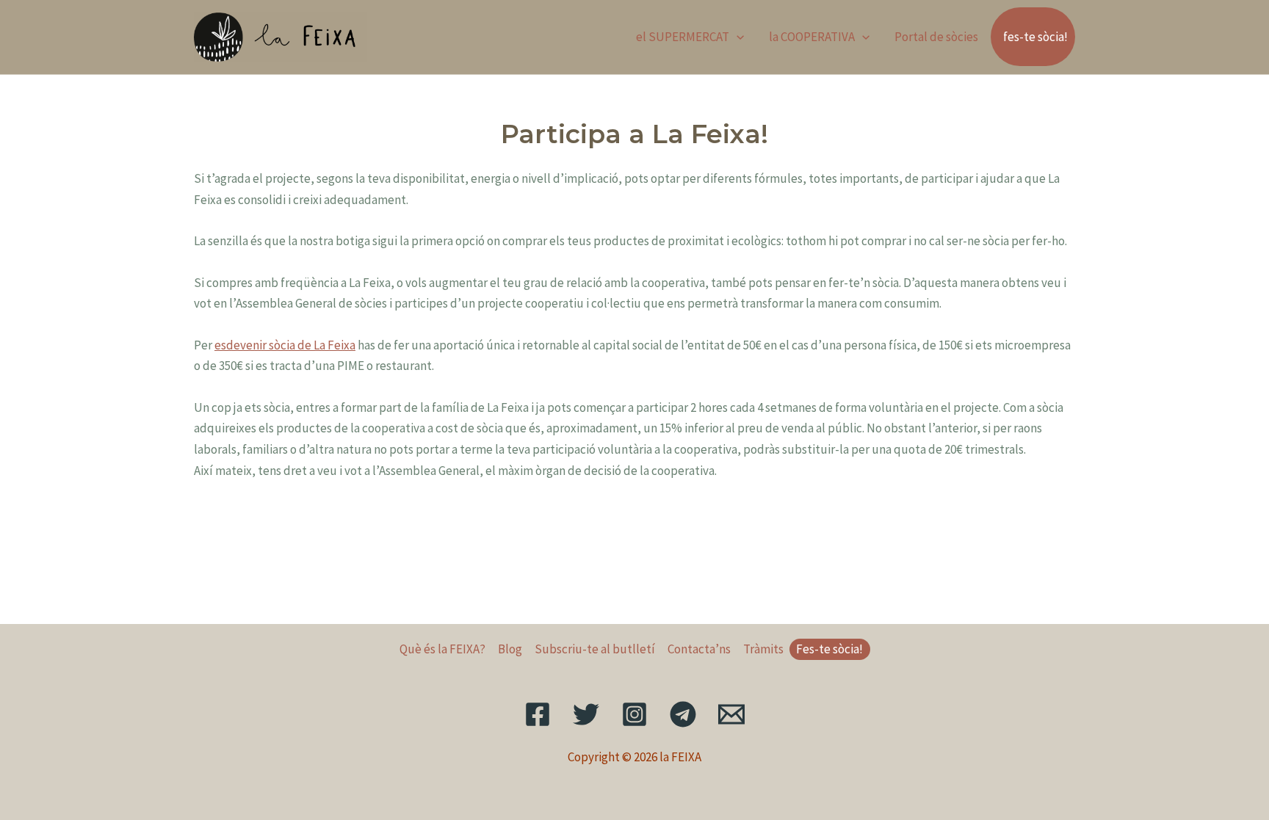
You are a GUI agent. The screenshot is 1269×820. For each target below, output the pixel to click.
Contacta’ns (699, 649)
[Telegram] (683, 714)
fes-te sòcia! (1035, 37)
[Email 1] (731, 714)
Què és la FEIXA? (442, 649)
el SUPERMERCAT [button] (682, 37)
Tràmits (763, 649)
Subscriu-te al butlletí (595, 649)
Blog (510, 649)
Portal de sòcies (936, 37)
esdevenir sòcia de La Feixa (284, 345)
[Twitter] (586, 714)
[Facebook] (537, 714)
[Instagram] (634, 714)
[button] (736, 36)
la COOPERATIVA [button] (812, 37)
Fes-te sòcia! (829, 649)
